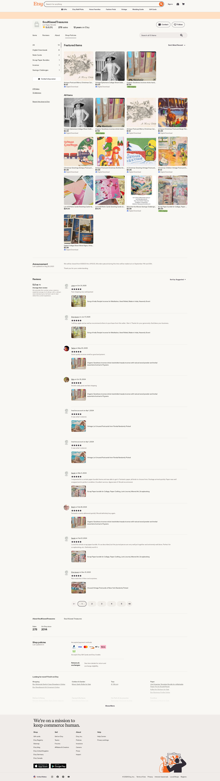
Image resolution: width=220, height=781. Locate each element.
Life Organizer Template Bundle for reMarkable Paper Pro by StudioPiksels (166, 685)
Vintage (124, 9)
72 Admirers (37, 93)
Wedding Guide (138, 9)
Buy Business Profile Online (160, 692)
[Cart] (183, 4)
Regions (184, 777)
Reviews (45, 35)
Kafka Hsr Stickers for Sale (159, 689)
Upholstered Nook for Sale (159, 701)
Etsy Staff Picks (78, 9)
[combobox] (101, 4)
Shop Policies (70, 35)
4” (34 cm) (114, 684)
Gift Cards (153, 9)
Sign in (170, 4)
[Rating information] (44, 27)
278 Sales (36, 89)
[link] (74, 604)
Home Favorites (94, 9)
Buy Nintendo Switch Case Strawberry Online (49, 684)
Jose (73, 285)
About (57, 35)
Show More (110, 706)
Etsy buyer (75, 317)
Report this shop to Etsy (41, 102)
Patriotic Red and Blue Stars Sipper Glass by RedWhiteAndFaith (48, 702)
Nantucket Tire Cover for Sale (121, 701)
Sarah (73, 473)
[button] (163, 24)
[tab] (47, 45)
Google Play (58, 766)
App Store (41, 766)
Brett (73, 507)
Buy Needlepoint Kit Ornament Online (46, 687)
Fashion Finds (111, 9)
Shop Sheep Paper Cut (80, 701)
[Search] (161, 4)
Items (35, 35)
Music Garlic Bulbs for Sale (81, 684)
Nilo (72, 379)
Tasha (73, 348)
